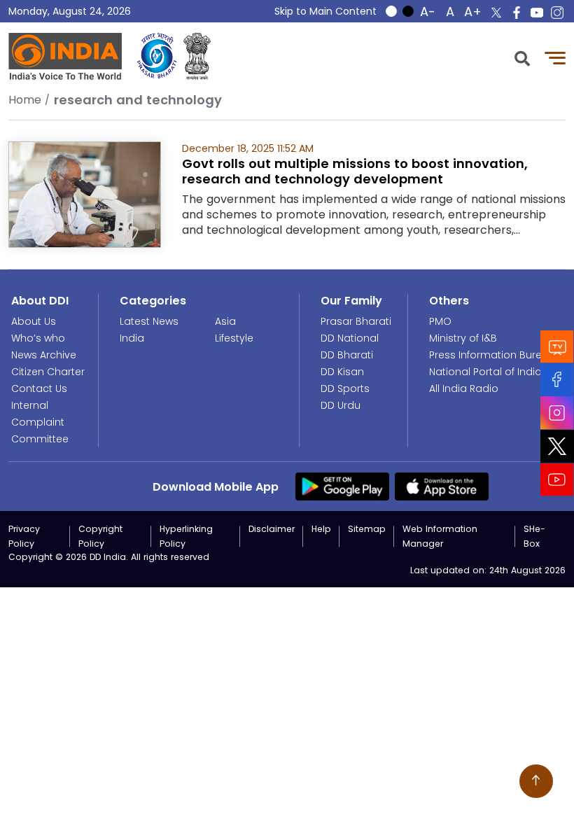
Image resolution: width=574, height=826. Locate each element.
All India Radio (463, 389)
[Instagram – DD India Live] (557, 12)
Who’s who (38, 338)
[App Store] (442, 486)
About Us (33, 321)
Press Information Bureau (492, 355)
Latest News (149, 321)
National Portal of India (485, 372)
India (132, 338)
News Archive (43, 355)
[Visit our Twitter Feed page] (557, 446)
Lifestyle (234, 338)
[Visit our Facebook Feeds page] (557, 379)
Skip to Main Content (325, 11)
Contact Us (39, 389)
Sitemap (367, 529)
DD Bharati (347, 355)
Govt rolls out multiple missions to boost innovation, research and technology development (355, 171)
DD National (350, 338)
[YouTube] (557, 479)
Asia (225, 321)
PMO (440, 321)
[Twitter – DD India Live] (496, 12)
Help (321, 529)
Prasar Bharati (356, 321)
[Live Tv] (557, 346)
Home (24, 100)
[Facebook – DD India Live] (516, 12)
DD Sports (345, 389)
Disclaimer (271, 529)
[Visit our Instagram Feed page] (557, 413)
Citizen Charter (48, 372)
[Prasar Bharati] (157, 56)
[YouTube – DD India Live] (536, 12)
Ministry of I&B (463, 338)
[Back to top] (536, 781)
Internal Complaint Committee (40, 422)
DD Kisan (342, 372)
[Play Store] (342, 486)
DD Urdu (340, 405)
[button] (522, 57)
